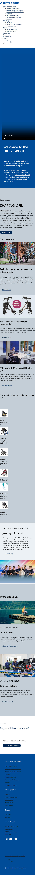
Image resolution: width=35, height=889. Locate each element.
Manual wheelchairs (13, 15)
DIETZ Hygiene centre (11, 832)
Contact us (6, 33)
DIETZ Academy (9, 829)
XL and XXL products (13, 179)
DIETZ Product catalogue (11, 826)
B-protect (9, 19)
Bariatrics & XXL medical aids (15, 12)
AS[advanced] (7, 385)
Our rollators (6, 337)
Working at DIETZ (12, 29)
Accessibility (8, 856)
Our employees (11, 26)
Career (5, 28)
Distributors (8, 834)
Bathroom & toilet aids (22, 175)
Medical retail (7, 36)
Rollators (9, 14)
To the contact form (12, 745)
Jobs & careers (9, 805)
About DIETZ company (10, 646)
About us (9, 22)
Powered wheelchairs (13, 8)
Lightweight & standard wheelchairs (18, 177)
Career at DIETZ (7, 701)
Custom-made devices (11, 785)
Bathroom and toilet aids (14, 17)
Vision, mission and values (14, 24)
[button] (4, 44)
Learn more (6, 232)
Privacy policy (15, 856)
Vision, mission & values (11, 797)
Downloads (6, 35)
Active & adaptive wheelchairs (15, 10)
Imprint (21, 856)
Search (5, 38)
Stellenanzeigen (11, 31)
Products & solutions (9, 7)
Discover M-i (6, 290)
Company (6, 21)
